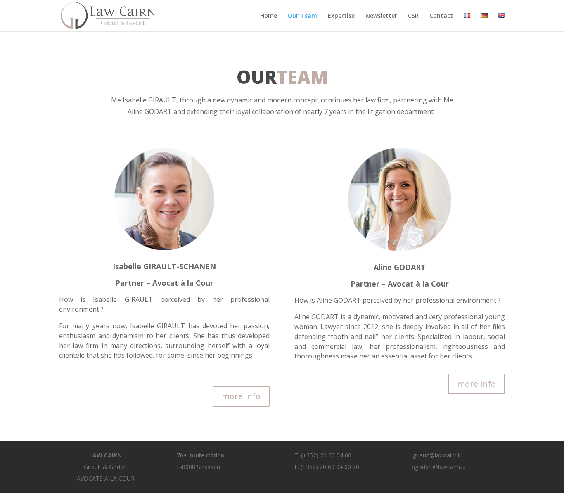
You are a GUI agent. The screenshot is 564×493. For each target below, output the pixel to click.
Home (268, 16)
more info (241, 396)
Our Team (302, 16)
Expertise (341, 16)
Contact (441, 16)
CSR (413, 16)
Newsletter (381, 16)
